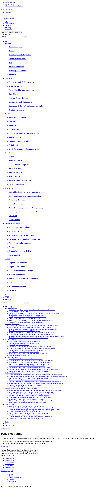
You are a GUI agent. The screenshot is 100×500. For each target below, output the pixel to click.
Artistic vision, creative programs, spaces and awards (29, 367)
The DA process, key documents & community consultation (35, 390)
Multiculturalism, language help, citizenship (31, 334)
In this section (6, 429)
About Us (8, 27)
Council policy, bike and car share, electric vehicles (27, 385)
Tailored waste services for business (32, 348)
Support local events (19, 345)
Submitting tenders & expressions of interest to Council (30, 346)
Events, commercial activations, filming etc (28, 371)
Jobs (6, 22)
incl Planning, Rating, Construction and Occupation (34, 394)
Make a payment (9, 18)
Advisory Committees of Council (25, 411)
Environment (9, 188)
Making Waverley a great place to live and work (32, 401)
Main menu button (7, 32)
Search (4, 36)
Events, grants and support (24, 341)
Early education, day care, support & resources (33, 325)
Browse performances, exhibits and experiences (25, 359)
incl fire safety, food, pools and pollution (30, 397)
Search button (18, 32)
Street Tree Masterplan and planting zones (35, 381)
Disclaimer (12, 476)
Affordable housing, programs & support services (32, 332)
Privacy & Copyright (15, 477)
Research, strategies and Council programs (35, 374)
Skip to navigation (10, 2)
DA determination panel (29, 395)
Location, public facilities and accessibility (27, 366)
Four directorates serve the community (27, 406)
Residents (8, 43)
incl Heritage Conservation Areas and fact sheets (26, 399)
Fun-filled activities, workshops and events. (30, 362)
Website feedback (14, 483)
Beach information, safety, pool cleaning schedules (29, 364)
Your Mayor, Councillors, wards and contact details (31, 408)
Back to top (4, 447)
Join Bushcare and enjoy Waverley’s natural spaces (36, 383)
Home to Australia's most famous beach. (24, 343)
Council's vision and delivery (29, 413)
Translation (8, 29)
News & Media (10, 23)
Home (6, 41)
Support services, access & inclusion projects (28, 338)
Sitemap (11, 479)
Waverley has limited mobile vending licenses (28, 350)
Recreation (8, 153)
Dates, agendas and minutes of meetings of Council (34, 410)
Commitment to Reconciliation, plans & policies (36, 336)
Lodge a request (6, 12)
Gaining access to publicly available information (30, 417)
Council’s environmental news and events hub (27, 387)
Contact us (12, 474)
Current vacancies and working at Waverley (24, 415)
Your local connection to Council (25, 318)
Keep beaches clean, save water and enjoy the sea (30, 378)
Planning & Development (12, 223)
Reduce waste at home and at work (26, 380)
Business (7, 114)
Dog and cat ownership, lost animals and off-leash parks (27, 317)
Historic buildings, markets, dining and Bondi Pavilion (31, 360)
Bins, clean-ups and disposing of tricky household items (32, 310)
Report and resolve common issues (26, 315)
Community (8, 78)
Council (7, 259)
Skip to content (9, 4)
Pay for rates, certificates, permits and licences (26, 322)
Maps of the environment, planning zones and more (31, 320)
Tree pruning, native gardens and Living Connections (34, 313)
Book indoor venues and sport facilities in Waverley (33, 369)
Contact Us (8, 25)
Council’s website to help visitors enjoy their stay (28, 353)
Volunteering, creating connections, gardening (33, 329)
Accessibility (13, 481)
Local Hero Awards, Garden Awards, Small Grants (30, 327)
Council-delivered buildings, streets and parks (27, 403)
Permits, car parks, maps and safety (22, 311)
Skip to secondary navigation (14, 6)
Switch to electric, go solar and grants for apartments (38, 376)
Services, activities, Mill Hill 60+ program (24, 331)
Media (7, 296)
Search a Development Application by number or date (31, 392)
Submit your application (24, 352)
